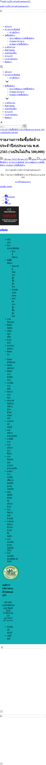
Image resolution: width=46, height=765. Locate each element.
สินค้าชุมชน (10, 50)
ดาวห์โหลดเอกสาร (23, 182)
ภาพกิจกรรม (10, 47)
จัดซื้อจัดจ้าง (10, 35)
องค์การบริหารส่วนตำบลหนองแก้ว (14, 6)
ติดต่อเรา (8, 62)
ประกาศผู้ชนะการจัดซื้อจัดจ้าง (21, 38)
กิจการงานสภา (10, 394)
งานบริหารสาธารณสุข (12, 433)
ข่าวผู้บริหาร (14, 32)
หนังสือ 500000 (6, 187)
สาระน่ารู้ (9, 56)
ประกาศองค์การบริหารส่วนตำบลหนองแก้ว (10, 409)
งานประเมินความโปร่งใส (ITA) (10, 544)
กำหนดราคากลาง (16, 41)
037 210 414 (8, 615)
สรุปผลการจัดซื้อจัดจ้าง (18, 44)
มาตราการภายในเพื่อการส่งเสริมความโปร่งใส (10, 480)
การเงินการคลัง (10, 386)
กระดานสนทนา (11, 59)
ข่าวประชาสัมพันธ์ (12, 29)
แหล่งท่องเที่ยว (11, 53)
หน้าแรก (8, 26)
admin (34, 159)
